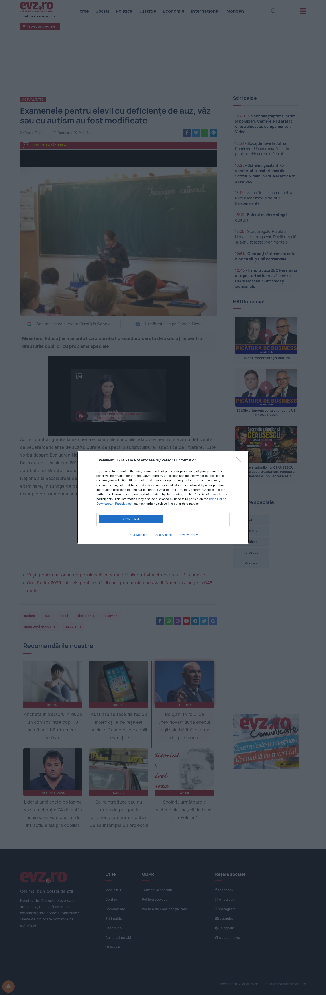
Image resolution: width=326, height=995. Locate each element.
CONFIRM (131, 519)
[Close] (240, 460)
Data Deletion (137, 534)
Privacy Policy (188, 534)
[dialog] (163, 497)
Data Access (163, 534)
